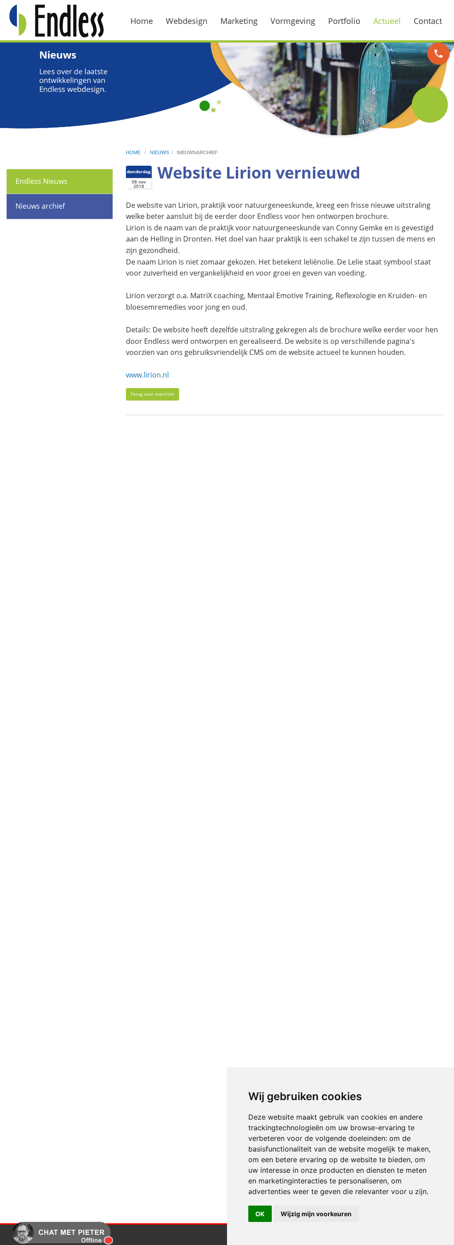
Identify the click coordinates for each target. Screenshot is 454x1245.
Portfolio (344, 21)
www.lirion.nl (147, 375)
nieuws (159, 152)
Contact (428, 21)
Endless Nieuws (41, 181)
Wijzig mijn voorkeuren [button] (316, 1214)
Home (141, 21)
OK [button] (260, 1214)
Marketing (239, 21)
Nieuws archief (40, 206)
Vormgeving (292, 21)
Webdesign (186, 21)
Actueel (387, 21)
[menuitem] (147, 21)
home (134, 152)
